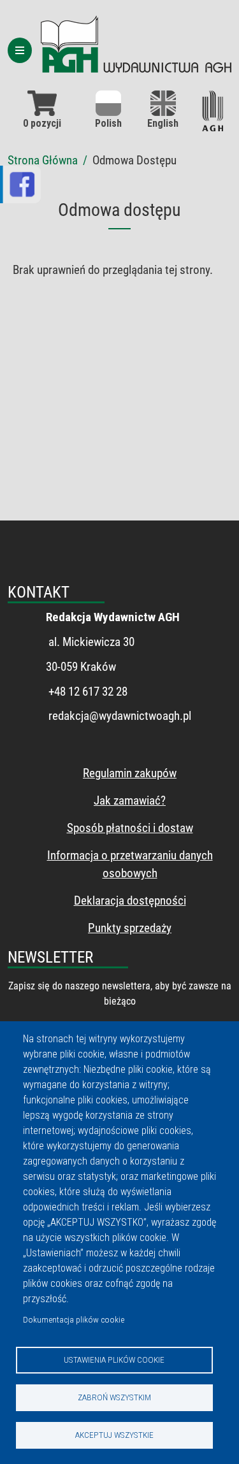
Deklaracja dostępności (130, 900)
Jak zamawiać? (130, 800)
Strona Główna (43, 160)
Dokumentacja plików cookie (73, 1319)
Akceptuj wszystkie (114, 1435)
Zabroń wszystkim (114, 1397)
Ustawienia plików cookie (114, 1359)
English (162, 123)
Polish (108, 123)
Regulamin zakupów (130, 773)
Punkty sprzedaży (129, 928)
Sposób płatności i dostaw (130, 828)
